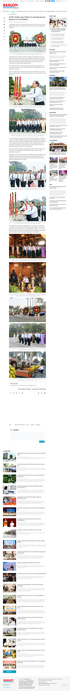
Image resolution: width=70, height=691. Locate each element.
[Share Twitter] (4, 24)
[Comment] (4, 36)
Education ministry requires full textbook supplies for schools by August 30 (58, 115)
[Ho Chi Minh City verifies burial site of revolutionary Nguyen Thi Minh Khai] (9, 599)
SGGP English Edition (11, 6)
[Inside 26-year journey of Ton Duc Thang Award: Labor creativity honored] (9, 643)
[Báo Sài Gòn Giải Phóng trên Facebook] (45, 1)
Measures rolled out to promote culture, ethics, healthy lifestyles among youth (62, 166)
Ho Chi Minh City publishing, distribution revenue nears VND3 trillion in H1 (53, 179)
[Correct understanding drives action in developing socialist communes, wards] (9, 489)
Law (45, 11)
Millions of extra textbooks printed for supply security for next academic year (58, 136)
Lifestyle (57, 11)
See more (9, 671)
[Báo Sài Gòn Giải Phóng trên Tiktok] (49, 1)
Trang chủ (4, 11)
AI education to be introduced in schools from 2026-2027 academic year (57, 129)
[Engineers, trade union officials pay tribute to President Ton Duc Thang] (9, 654)
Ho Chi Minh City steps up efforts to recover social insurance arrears (57, 38)
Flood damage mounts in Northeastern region (57, 52)
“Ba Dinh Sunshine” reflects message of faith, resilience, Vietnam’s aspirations (63, 179)
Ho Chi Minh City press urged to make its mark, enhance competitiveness (29, 519)
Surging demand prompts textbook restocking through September (56, 133)
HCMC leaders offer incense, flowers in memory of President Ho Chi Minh (23, 385)
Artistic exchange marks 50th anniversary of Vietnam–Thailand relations (31, 541)
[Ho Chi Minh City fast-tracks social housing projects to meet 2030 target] (9, 457)
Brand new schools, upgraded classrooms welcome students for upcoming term (58, 30)
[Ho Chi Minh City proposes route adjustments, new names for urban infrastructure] (9, 632)
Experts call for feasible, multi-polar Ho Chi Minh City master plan (59, 46)
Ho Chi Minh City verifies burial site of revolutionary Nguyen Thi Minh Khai (30, 596)
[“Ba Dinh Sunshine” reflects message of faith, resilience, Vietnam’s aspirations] (63, 173)
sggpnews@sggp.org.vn (7, 687)
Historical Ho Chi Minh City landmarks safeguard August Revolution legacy (58, 35)
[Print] (4, 30)
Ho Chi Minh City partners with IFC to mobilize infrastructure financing (58, 42)
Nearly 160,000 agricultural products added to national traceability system (57, 88)
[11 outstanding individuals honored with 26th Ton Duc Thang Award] (9, 610)
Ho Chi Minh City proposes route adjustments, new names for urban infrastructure (30, 629)
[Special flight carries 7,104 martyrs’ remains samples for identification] (9, 500)
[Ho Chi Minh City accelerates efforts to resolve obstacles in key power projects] (9, 478)
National (7, 11)
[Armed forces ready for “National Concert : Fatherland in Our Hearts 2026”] (53, 160)
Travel (60, 11)
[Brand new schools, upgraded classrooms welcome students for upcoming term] (58, 22)
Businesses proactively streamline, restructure (56, 105)
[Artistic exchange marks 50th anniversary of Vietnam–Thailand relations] (9, 544)
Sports (36, 11)
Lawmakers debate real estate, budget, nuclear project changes (57, 71)
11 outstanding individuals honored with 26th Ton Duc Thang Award (30, 607)
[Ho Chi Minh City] (4, 39)
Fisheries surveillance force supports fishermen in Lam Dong (56, 61)
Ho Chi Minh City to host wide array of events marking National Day (31, 573)
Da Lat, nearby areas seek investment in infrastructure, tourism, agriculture (57, 98)
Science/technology (50, 11)
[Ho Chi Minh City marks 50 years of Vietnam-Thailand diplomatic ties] (9, 511)
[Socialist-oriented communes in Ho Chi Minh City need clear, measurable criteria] (9, 621)
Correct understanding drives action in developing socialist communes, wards (30, 486)
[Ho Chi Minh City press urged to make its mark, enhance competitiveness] (9, 522)
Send (43, 441)
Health (28, 11)
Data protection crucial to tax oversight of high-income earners (57, 205)
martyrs (27, 424)
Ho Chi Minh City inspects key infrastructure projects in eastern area (30, 465)
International (19, 11)
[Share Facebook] (4, 21)
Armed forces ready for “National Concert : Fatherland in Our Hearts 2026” (53, 166)
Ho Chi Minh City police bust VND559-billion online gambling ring (57, 201)
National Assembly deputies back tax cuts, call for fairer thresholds (57, 64)
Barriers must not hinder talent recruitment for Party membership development (31, 662)
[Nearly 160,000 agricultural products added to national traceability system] (58, 82)
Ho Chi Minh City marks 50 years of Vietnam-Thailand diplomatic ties (31, 508)
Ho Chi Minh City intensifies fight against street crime (57, 198)
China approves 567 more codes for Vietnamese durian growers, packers (56, 109)
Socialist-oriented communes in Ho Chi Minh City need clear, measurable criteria (30, 618)
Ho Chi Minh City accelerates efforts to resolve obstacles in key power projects (31, 476)
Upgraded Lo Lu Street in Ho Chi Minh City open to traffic (29, 529)
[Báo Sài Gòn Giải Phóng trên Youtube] (47, 1)
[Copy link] (4, 33)
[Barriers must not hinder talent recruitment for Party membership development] (9, 665)
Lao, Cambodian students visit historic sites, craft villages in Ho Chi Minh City (57, 153)
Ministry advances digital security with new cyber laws (57, 187)
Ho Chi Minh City (13, 11)
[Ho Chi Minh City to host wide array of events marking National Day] (9, 577)
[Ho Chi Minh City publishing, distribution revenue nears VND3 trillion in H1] (53, 173)
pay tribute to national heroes (20, 424)
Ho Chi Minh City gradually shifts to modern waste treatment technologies (30, 585)
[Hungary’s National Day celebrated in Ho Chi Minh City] (9, 566)
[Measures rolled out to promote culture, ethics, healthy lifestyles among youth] (63, 160)
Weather (64, 11)
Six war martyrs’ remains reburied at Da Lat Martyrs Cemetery (57, 68)
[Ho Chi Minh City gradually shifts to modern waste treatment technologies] (9, 588)
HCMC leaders (37, 424)
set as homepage (64, 685)
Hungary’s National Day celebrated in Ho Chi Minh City (28, 562)
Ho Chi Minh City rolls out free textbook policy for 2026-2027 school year (58, 126)
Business (24, 11)
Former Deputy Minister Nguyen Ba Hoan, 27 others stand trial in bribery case (57, 208)
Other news (6, 451)
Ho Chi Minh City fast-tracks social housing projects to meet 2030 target (31, 454)
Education (32, 11)
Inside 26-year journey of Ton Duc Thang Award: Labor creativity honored (31, 640)
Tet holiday (32, 424)
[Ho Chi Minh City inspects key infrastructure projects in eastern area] (9, 468)
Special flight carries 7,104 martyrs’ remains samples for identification (29, 497)
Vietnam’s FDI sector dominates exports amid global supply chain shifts (57, 101)
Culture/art (41, 11)
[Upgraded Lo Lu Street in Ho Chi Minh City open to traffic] (9, 533)
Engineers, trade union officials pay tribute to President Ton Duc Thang (31, 651)
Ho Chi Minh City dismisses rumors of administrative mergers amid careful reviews (31, 552)
